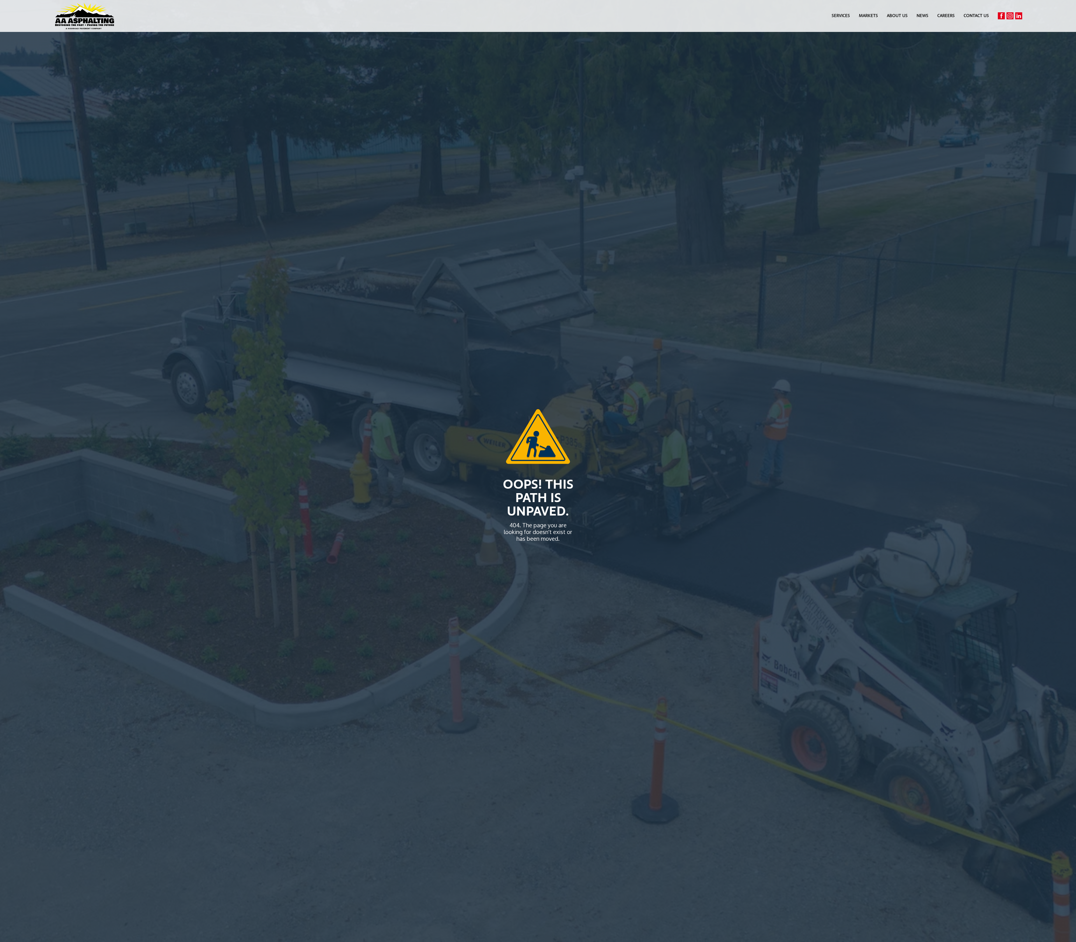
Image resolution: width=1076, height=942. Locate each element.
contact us (976, 16)
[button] (840, 16)
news (922, 16)
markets (868, 16)
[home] (84, 16)
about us (897, 16)
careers (946, 16)
